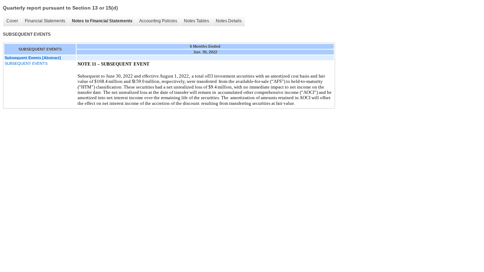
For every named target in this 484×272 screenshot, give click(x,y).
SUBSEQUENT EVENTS (26, 63)
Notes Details (229, 20)
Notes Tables (196, 20)
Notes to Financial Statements (102, 20)
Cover (12, 20)
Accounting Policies (158, 20)
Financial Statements (45, 20)
